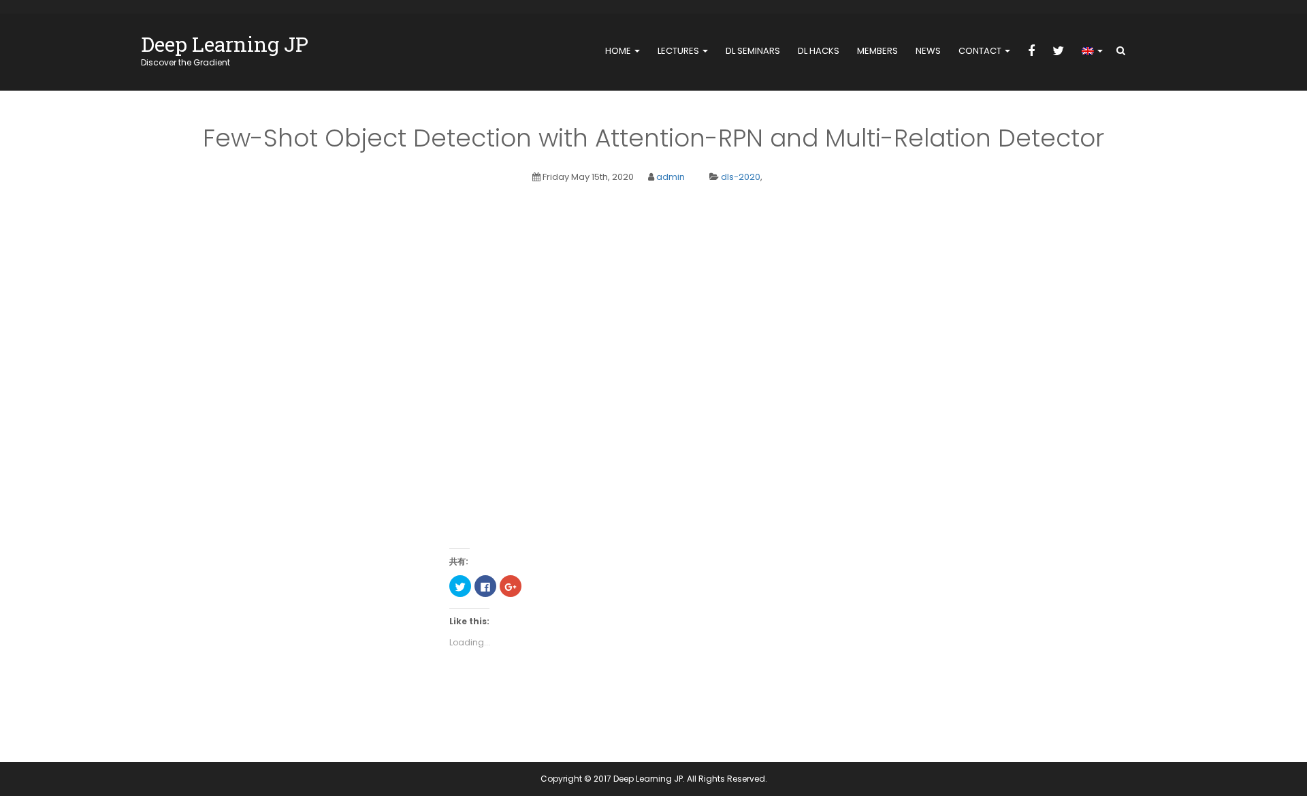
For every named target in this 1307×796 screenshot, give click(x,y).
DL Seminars (753, 50)
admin (670, 176)
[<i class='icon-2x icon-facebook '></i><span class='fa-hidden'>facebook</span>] (1031, 51)
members (877, 50)
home (619, 50)
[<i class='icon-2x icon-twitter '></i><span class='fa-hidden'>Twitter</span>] (1058, 51)
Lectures (679, 50)
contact (980, 50)
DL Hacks (818, 50)
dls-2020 (740, 176)
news (928, 50)
